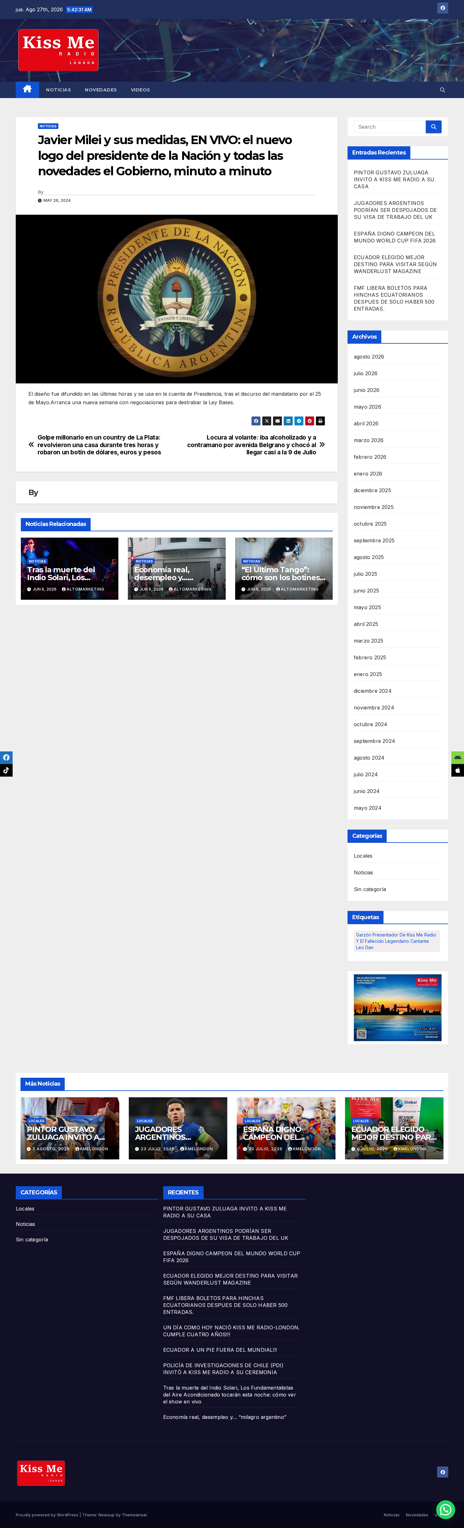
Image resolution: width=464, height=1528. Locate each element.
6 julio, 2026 (373, 1148)
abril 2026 (366, 423)
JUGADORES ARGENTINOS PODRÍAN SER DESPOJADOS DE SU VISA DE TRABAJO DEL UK (395, 210)
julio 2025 (365, 574)
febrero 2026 (370, 457)
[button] (442, 90)
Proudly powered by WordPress (48, 1514)
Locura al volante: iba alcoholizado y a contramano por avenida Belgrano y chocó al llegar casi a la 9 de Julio (251, 445)
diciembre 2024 (373, 691)
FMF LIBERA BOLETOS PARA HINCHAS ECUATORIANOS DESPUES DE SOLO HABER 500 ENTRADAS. (225, 1305)
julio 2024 (366, 774)
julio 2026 (366, 373)
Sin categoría (370, 889)
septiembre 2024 (374, 741)
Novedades (101, 90)
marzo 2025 (368, 641)
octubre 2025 (370, 524)
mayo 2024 (368, 808)
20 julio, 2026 (266, 1148)
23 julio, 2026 (158, 1148)
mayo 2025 (367, 607)
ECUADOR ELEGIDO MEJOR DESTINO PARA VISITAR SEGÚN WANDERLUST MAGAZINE (395, 264)
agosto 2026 (369, 356)
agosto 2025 (369, 557)
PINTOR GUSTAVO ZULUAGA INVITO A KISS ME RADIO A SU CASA (394, 179)
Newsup (106, 1514)
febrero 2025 (370, 657)
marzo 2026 (369, 440)
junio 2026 (366, 390)
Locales (363, 856)
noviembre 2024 (374, 707)
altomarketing (85, 589)
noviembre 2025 (374, 507)
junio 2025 (366, 590)
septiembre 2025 (374, 540)
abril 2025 (366, 624)
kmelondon (94, 1148)
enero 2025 (368, 674)
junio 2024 (367, 791)
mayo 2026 (367, 407)
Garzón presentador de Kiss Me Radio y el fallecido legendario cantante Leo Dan (396, 941)
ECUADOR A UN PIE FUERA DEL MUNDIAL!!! (220, 1350)
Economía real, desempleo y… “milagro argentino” (171, 577)
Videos (140, 90)
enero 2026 (368, 473)
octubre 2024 (370, 724)
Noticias (58, 90)
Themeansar (134, 1514)
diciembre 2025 (372, 490)
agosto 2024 (369, 758)
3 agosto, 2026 (52, 1148)
